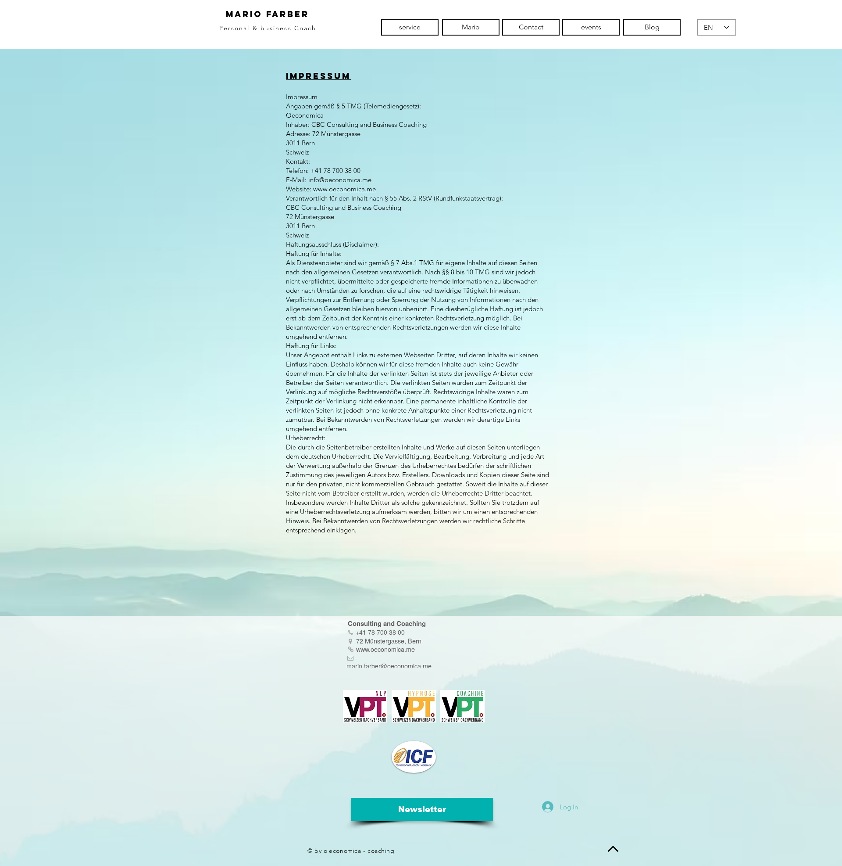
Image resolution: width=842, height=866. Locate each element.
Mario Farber (267, 14)
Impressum (318, 76)
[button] (422, 809)
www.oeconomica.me (344, 189)
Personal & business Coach (268, 28)
